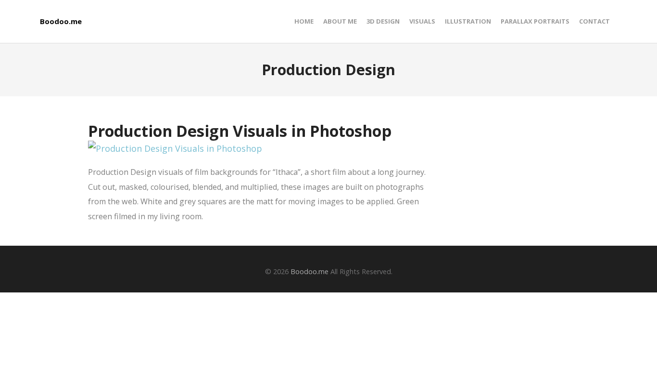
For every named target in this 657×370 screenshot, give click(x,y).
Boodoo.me (61, 21)
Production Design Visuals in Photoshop (240, 130)
